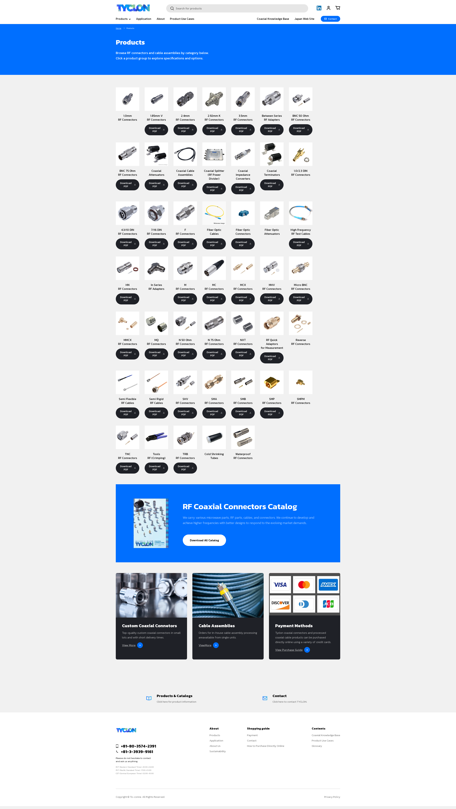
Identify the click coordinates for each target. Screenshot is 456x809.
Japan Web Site (304, 19)
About (161, 19)
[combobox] (237, 8)
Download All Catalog (204, 540)
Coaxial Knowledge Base (273, 19)
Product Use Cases (182, 19)
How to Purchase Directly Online (265, 746)
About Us (215, 746)
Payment (252, 735)
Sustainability (217, 751)
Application (143, 19)
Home (118, 28)
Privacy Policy (332, 797)
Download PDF (154, 129)
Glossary (317, 746)
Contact (251, 740)
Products (122, 19)
